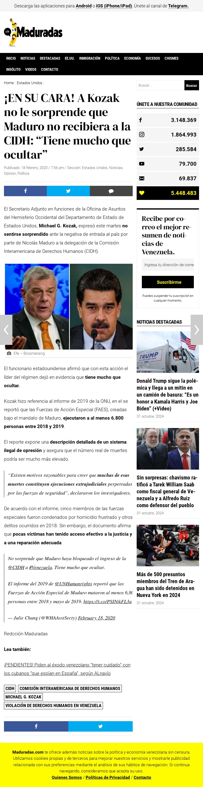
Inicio (11, 58)
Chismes (171, 58)
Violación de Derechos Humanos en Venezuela (53, 705)
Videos (30, 69)
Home (9, 83)
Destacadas (50, 58)
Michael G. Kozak (23, 696)
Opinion (10, 173)
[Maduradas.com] (33, 45)
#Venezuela (40, 567)
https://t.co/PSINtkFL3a (107, 601)
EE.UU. (70, 58)
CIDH (9, 688)
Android (84, 5)
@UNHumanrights (73, 583)
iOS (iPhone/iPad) (114, 5)
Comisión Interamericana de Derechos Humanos (70, 688)
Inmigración (89, 58)
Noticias (28, 58)
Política (112, 58)
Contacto (49, 69)
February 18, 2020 (96, 617)
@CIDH (16, 567)
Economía (132, 58)
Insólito (13, 69)
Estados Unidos (29, 83)
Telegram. (178, 5)
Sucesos (153, 58)
